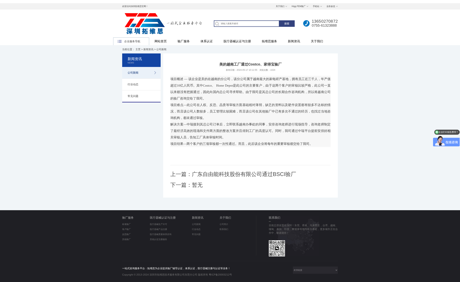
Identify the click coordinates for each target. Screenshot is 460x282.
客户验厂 (126, 229)
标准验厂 (126, 224)
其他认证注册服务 (158, 239)
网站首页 (161, 41)
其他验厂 (126, 239)
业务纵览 (330, 6)
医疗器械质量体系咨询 (160, 234)
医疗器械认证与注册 (237, 41)
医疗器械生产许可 (158, 224)
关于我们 (280, 6)
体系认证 (207, 41)
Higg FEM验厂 (299, 6)
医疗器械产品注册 (158, 229)
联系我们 (224, 229)
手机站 (316, 6)
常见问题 (133, 96)
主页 (138, 49)
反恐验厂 (126, 234)
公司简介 (224, 224)
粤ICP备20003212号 (220, 274)
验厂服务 (184, 41)
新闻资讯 (294, 41)
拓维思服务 (269, 41)
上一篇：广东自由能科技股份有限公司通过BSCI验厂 (233, 174)
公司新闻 (161, 49)
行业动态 (133, 84)
